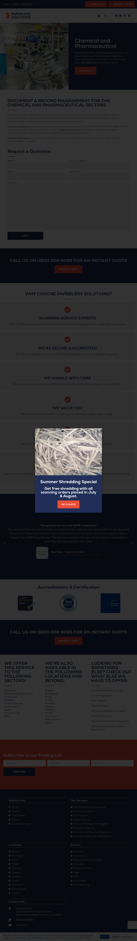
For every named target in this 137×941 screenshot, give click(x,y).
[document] (68, 470)
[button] (98, 432)
